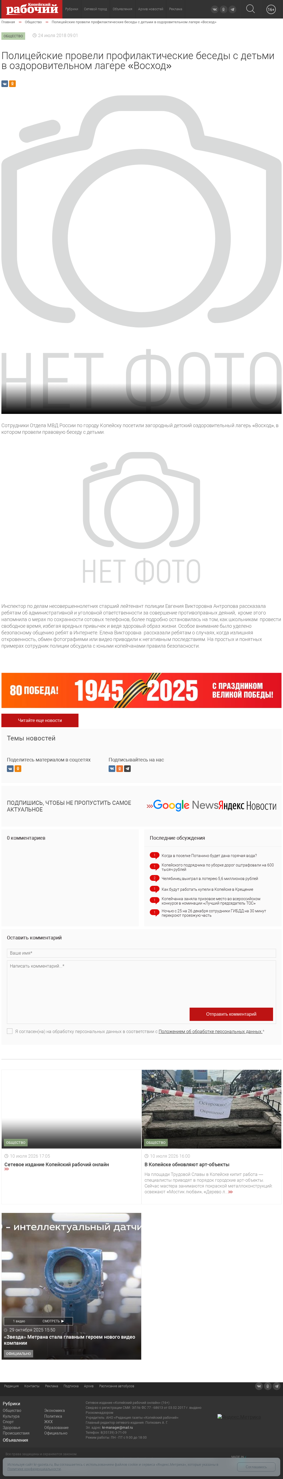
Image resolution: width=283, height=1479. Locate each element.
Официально (55, 1433)
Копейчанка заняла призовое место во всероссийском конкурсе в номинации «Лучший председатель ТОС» (211, 901)
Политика (53, 1416)
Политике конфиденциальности (34, 1469)
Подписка (71, 1386)
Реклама (175, 9)
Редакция (11, 1386)
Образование (56, 1427)
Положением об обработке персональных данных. (211, 1031)
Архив (89, 1386)
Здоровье (11, 1427)
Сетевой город (95, 9)
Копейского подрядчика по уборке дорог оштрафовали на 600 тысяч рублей (218, 867)
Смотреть (51, 1321)
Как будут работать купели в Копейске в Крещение (207, 889)
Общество (12, 1410)
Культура (11, 1416)
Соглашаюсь (256, 1467)
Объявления (122, 9)
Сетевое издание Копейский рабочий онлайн (56, 1164)
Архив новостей (150, 9)
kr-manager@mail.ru (117, 1428)
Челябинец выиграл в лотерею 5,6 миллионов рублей (210, 878)
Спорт (8, 1422)
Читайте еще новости (40, 720)
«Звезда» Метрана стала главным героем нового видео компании (69, 1340)
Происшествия (16, 1433)
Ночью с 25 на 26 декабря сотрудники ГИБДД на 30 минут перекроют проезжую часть (214, 913)
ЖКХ (48, 1422)
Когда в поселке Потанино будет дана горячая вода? (209, 855)
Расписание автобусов (116, 1386)
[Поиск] (250, 9)
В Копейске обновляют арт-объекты (187, 1164)
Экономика (54, 1410)
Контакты (32, 1386)
